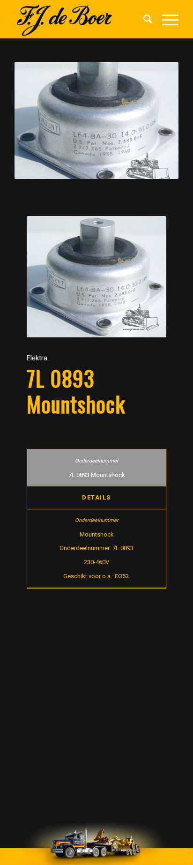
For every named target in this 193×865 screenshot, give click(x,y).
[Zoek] (143, 19)
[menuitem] (143, 19)
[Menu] (165, 19)
